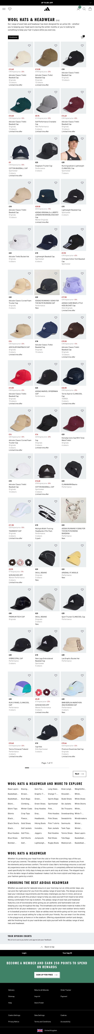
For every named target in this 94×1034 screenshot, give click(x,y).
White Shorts (80, 804)
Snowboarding (67, 814)
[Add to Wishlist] (29, 46)
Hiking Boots (40, 823)
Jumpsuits (39, 838)
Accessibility (65, 1022)
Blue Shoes (13, 838)
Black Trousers (12, 828)
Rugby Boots (53, 843)
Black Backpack (12, 819)
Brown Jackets (24, 794)
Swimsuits (65, 823)
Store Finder (39, 1003)
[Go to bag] (90, 9)
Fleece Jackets (24, 819)
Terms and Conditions (42, 1022)
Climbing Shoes (25, 804)
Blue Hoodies (13, 833)
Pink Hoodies (53, 814)
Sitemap (11, 996)
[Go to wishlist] (10, 9)
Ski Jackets (66, 804)
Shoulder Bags (65, 794)
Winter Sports (78, 828)
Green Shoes (40, 804)
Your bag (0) (67, 953)
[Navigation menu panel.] (4, 9)
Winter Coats (26, 809)
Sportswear (53, 804)
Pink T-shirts (53, 823)
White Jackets (78, 794)
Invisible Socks (38, 828)
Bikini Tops (12, 809)
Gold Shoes (26, 823)
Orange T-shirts (52, 794)
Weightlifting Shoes (80, 789)
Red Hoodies (53, 833)
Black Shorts (13, 823)
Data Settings (39, 1015)
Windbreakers (81, 819)
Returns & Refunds (41, 990)
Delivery (11, 990)
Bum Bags (25, 799)
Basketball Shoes (12, 794)
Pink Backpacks (53, 809)
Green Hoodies (38, 799)
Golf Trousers (25, 843)
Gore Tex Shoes (38, 789)
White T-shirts (78, 814)
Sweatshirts (66, 819)
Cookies (64, 1015)
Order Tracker (66, 990)
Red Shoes (52, 838)
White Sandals (78, 809)
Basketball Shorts (12, 799)
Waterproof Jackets (66, 843)
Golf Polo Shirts (25, 833)
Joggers (38, 833)
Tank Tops (65, 828)
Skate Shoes (66, 799)
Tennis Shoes (67, 833)
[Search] (84, 9)
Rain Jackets (53, 828)
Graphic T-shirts (39, 794)
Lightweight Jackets (40, 843)
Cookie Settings (14, 1015)
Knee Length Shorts (66, 789)
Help (10, 1003)
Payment (64, 996)
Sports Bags (53, 799)
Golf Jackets (26, 828)
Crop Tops (25, 814)
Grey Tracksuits (39, 814)
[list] (43, 37)
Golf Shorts (26, 838)
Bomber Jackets (11, 843)
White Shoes (80, 799)
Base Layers (13, 789)
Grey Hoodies (40, 809)
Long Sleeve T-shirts (53, 789)
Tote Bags (65, 838)
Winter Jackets (78, 823)
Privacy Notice (13, 1022)
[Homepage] (47, 10)
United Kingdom (51, 1030)
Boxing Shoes (24, 789)
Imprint (37, 996)
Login (24, 953)
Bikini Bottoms (11, 804)
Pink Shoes (53, 819)
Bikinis (11, 814)
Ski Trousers (66, 809)
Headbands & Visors (39, 819)
